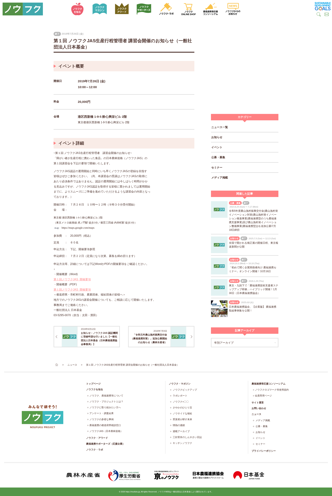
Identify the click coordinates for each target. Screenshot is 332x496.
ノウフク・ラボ (94, 449)
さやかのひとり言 (182, 407)
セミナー (216, 167)
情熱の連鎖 (178, 425)
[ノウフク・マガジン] (100, 9)
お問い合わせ (259, 408)
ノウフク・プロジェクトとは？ (106, 401)
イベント (216, 147)
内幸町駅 (119, 222)
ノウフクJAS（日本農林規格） (106, 431)
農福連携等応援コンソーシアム (268, 383)
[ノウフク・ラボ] (166, 9)
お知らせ (216, 137)
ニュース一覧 (219, 127)
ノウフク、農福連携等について (106, 395)
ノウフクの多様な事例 (101, 419)
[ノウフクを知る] (77, 9)
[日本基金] (249, 475)
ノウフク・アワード (97, 437)
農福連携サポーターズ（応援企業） (105, 443)
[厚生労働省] (124, 475)
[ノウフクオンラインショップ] (188, 9)
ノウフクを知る (94, 389)
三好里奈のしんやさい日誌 (187, 437)
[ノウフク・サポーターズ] (144, 9)
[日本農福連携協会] (207, 475)
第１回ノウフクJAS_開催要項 (72, 279)
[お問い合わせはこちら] (327, 15)
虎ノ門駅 (83, 222)
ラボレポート (179, 395)
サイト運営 (258, 402)
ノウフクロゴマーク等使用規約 (272, 389)
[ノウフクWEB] (42, 416)
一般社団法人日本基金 (180, 492)
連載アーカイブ (181, 431)
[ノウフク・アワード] (122, 9)
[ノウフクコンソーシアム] (211, 9)
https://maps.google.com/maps (78, 227)
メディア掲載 (219, 177)
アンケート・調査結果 (101, 413)
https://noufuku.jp (133, 492)
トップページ (93, 383)
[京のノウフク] (166, 475)
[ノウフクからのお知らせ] (233, 9)
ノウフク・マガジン (180, 383)
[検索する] (319, 15)
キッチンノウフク (182, 443)
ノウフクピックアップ (184, 389)
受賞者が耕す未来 (182, 419)
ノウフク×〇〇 (180, 401)
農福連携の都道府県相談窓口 (105, 425)
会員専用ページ (263, 395)
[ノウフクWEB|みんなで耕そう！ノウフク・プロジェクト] (33, 9)
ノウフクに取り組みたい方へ (105, 407)
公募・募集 (218, 157)
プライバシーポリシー (264, 450)
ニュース (256, 414)
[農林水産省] (83, 475)
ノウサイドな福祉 (182, 413)
